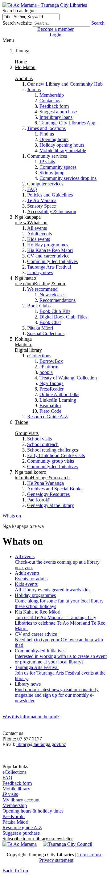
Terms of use (89, 854)
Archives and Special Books (54, 488)
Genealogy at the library (50, 505)
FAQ (32, 189)
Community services (47, 156)
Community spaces (57, 167)
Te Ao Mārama (41, 200)
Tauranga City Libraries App (67, 122)
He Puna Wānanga (45, 483)
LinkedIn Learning (57, 400)
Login (55, 34)
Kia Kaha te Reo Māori (50, 250)
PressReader (51, 388)
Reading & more (40, 280)
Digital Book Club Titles (63, 316)
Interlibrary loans (55, 117)
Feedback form (54, 106)
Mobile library (16, 788)
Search (98, 23)
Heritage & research (42, 474)
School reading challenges (52, 449)
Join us (34, 89)
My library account (20, 799)
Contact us (49, 100)
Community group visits (50, 461)
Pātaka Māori (40, 328)
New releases (52, 294)
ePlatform (48, 366)
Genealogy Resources (48, 494)
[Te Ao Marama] (19, 844)
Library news (40, 272)
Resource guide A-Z (22, 827)
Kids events (38, 239)
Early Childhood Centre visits (56, 455)
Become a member (55, 29)
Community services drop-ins (68, 178)
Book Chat (50, 322)
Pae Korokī (38, 499)
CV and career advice (48, 255)
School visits (39, 438)
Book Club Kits (54, 311)
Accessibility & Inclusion (51, 211)
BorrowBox (51, 361)
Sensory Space (41, 206)
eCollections (39, 355)
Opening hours (53, 139)
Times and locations (46, 128)
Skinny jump (51, 172)
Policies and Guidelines (50, 194)
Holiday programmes (47, 244)
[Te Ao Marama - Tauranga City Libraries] (44, 5)
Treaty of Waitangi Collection (68, 377)
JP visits (47, 161)
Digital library (28, 344)
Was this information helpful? (31, 716)
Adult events (39, 233)
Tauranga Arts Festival (49, 267)
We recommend (42, 289)
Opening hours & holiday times (33, 810)
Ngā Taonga (51, 383)
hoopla (46, 372)
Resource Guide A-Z (47, 416)
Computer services (45, 183)
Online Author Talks (59, 394)
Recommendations (57, 300)
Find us (46, 133)
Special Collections (45, 333)
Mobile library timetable (62, 150)
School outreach (43, 444)
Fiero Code (50, 411)
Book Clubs (39, 305)
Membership (51, 95)
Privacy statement (56, 860)
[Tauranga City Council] (67, 844)
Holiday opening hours (61, 145)
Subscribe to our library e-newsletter (37, 838)
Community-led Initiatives (52, 261)
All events (37, 228)
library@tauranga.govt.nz (41, 744)
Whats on (31, 219)
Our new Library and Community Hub (65, 84)
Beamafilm (50, 405)
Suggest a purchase (58, 111)
